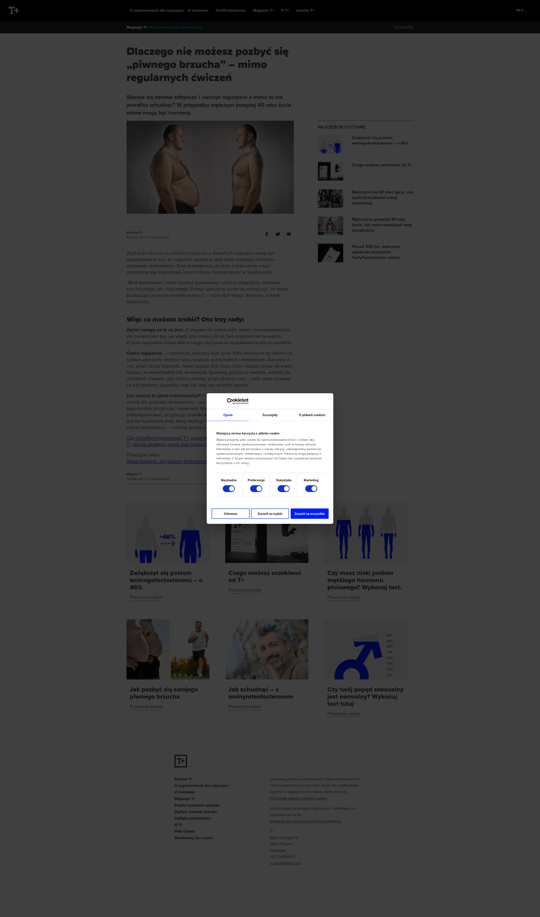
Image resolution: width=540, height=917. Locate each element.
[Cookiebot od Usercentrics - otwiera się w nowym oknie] (230, 401)
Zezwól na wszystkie (309, 513)
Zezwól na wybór (270, 513)
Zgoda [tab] (228, 415)
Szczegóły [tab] (270, 415)
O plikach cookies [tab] (312, 415)
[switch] (256, 488)
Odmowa (230, 513)
